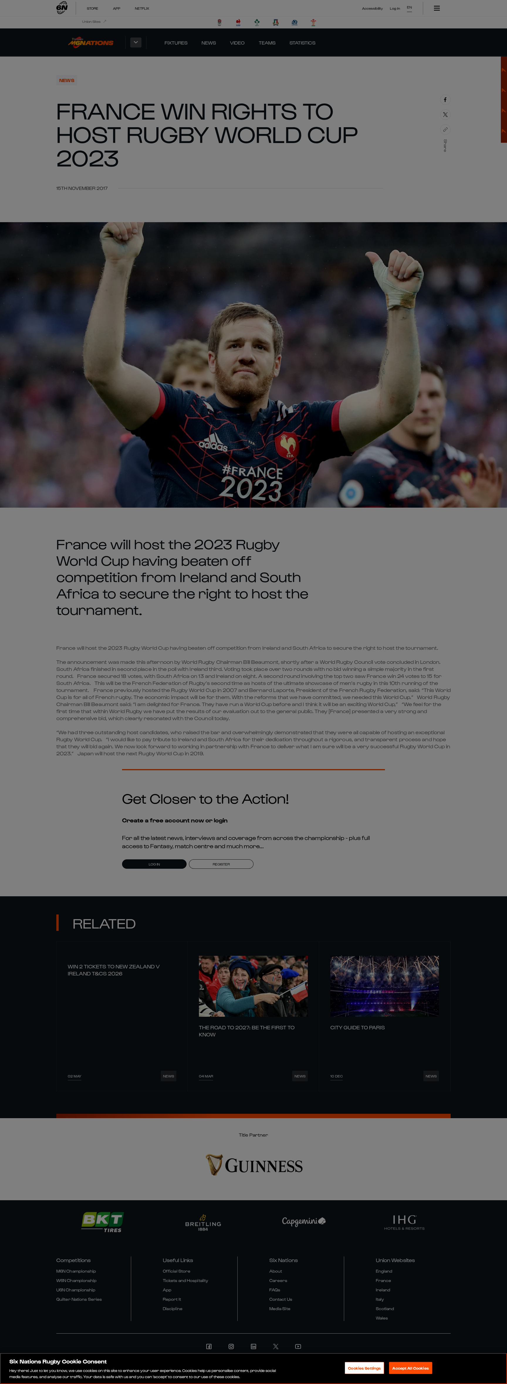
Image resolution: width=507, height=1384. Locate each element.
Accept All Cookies (410, 1368)
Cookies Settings (364, 1368)
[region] (253, 1368)
